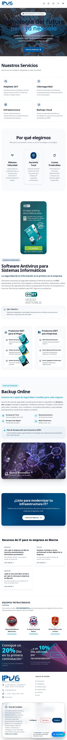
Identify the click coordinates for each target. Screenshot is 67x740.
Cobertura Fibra (41, 689)
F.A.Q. (38, 695)
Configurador (40, 684)
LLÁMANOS (58, 655)
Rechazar (45, 720)
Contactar (40, 692)
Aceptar (57, 720)
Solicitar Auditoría (33, 49)
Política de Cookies (11, 734)
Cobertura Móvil (41, 687)
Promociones (40, 681)
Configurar (33, 720)
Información (8, 697)
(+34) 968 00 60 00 (10, 690)
